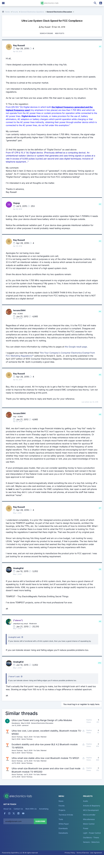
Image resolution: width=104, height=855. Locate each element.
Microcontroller (89, 815)
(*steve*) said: (14, 676)
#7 (100, 508)
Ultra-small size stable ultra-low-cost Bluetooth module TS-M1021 (45, 758)
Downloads (63, 828)
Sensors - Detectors (91, 842)
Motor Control (88, 824)
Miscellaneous (89, 819)
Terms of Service (82, 853)
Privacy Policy (70, 853)
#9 (100, 621)
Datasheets (63, 833)
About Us (7, 809)
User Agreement (96, 853)
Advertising (43, 809)
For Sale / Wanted (40, 737)
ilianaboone (16, 723)
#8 (100, 569)
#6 (100, 414)
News (61, 801)
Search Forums (46, 33)
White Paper (64, 824)
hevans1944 (19, 310)
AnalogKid (18, 568)
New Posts (59, 33)
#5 (100, 375)
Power (85, 828)
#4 (100, 311)
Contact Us (18, 809)
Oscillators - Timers (91, 837)
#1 (100, 46)
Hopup (16, 203)
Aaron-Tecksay (17, 737)
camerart (25, 725)
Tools (61, 819)
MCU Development (91, 810)
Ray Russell (45, 27)
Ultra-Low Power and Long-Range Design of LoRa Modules (42, 720)
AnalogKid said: (14, 637)
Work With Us (31, 809)
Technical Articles (66, 815)
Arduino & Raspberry (91, 806)
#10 (99, 663)
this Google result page (76, 346)
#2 (100, 204)
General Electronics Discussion (42, 723)
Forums (62, 806)
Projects (62, 810)
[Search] (95, 3)
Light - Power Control (91, 833)
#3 (100, 241)
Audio (85, 801)
